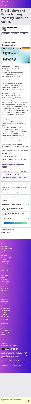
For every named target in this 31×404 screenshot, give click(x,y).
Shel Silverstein (5, 312)
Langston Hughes (5, 308)
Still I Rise (3, 328)
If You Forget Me (5, 332)
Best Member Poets (6, 257)
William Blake (4, 314)
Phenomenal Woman (6, 326)
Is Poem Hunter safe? (16, 355)
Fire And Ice (4, 343)
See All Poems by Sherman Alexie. (15, 222)
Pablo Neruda (4, 306)
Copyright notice (10, 352)
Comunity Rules (26, 355)
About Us (3, 352)
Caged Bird (4, 339)
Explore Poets (4, 264)
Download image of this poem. (8, 171)
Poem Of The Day (5, 266)
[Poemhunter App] (5, 349)
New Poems (4, 253)
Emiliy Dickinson (5, 310)
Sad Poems (4, 279)
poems (8, 164)
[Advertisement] (15, 388)
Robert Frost (4, 299)
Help (14, 353)
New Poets (4, 255)
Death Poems (4, 277)
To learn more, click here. (6, 402)
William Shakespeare (6, 303)
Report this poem (24, 171)
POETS (8, 232)
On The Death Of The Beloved (9, 345)
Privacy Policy (5, 356)
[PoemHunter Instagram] (17, 349)
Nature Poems (4, 286)
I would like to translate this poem (11, 192)
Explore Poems (5, 261)
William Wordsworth (6, 319)
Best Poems (4, 246)
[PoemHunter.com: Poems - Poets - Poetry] (8, 2)
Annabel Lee (4, 337)
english (4, 166)
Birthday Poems (5, 281)
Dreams (3, 334)
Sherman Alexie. (12, 27)
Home (2, 6)
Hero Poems (4, 290)
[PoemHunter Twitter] (14, 349)
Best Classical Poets (6, 259)
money (17, 164)
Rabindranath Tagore (6, 317)
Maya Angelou (4, 301)
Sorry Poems (4, 288)
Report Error (19, 353)
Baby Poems (4, 275)
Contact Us (9, 353)
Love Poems (4, 273)
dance (22, 164)
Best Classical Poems (6, 250)
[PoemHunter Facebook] (11, 349)
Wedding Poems (5, 284)
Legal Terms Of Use (14, 356)
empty (13, 164)
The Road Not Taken (6, 330)
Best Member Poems (6, 248)
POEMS (3, 232)
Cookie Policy (19, 352)
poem (4, 164)
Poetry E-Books (5, 292)
